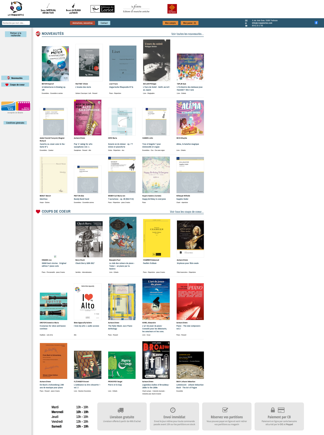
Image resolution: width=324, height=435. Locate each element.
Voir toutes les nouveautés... (187, 34)
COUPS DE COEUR (56, 211)
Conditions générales (15, 122)
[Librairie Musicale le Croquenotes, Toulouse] (102, 11)
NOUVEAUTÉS (53, 33)
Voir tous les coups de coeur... (187, 212)
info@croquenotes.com (262, 23)
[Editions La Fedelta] (137, 14)
